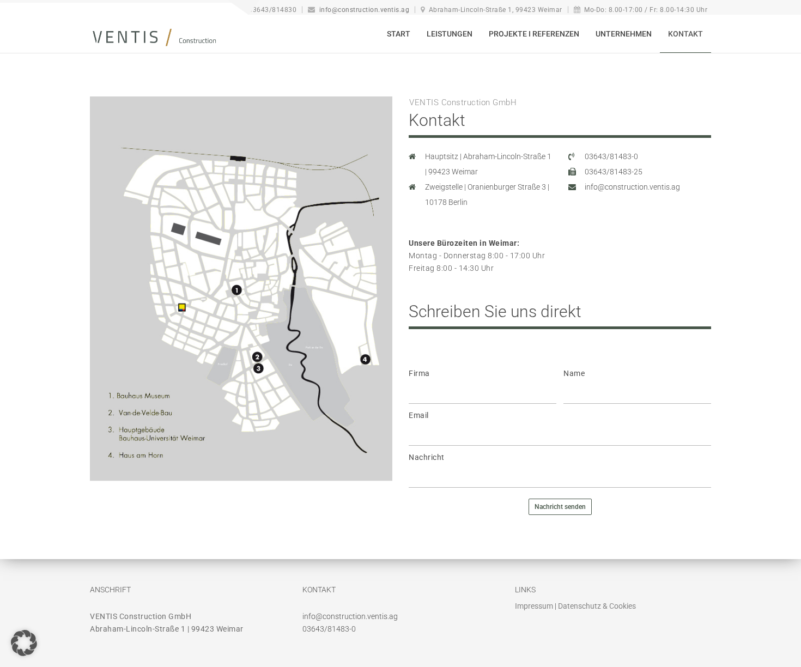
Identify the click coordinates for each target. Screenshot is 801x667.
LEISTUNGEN (449, 33)
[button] (24, 643)
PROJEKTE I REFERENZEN (534, 33)
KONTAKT (685, 33)
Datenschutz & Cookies (597, 606)
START (398, 33)
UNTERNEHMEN (624, 33)
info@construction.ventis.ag (364, 10)
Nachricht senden (560, 507)
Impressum (534, 606)
